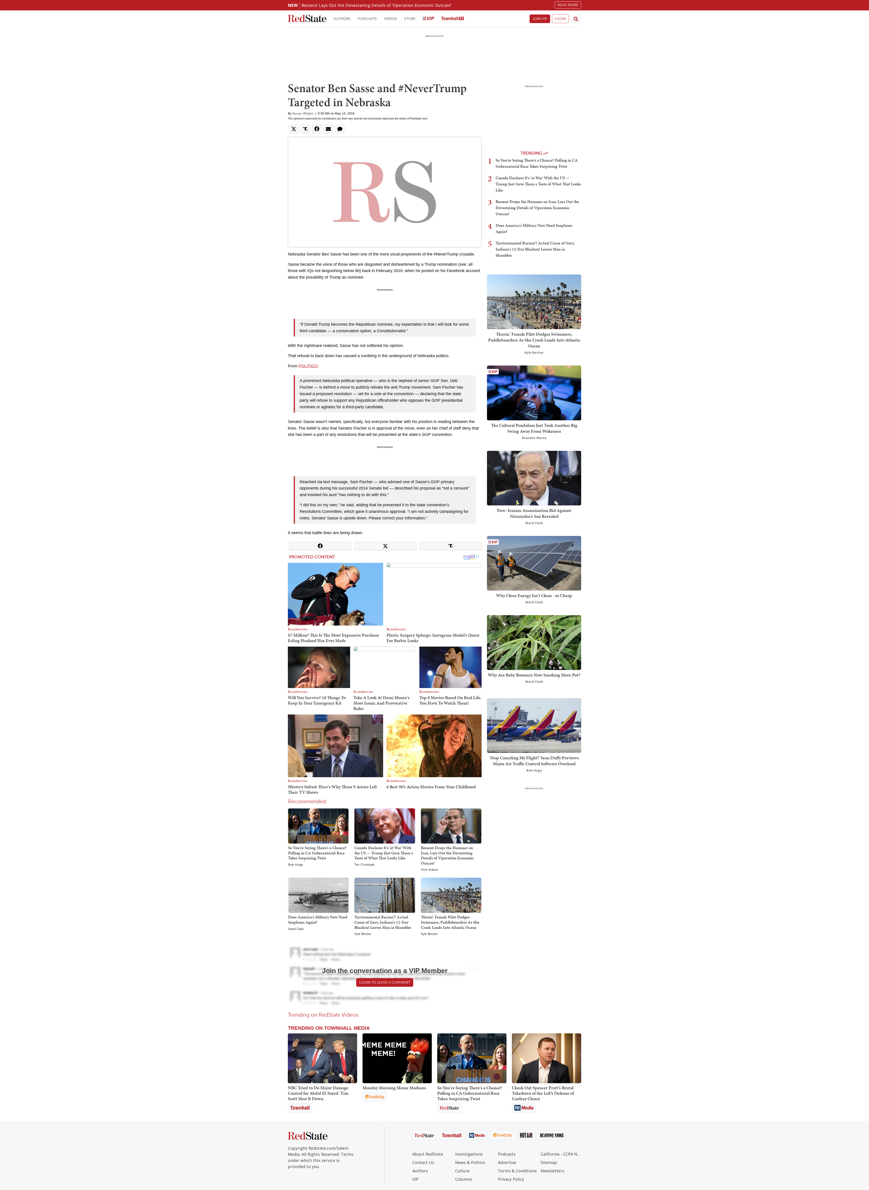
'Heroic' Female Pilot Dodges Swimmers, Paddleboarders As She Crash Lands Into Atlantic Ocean (450, 922)
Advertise (507, 1162)
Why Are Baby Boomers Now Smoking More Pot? (534, 675)
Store (409, 19)
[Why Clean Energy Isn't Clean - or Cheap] (534, 562)
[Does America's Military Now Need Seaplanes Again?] (318, 895)
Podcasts (367, 19)
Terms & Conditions (517, 1170)
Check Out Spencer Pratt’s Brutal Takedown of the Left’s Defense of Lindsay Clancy (543, 1093)
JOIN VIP (539, 19)
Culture (462, 1170)
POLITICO (308, 366)
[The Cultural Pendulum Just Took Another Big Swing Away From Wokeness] (534, 392)
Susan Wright (302, 113)
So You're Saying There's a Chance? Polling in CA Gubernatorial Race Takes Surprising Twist (317, 853)
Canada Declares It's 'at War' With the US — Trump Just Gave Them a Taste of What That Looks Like (383, 853)
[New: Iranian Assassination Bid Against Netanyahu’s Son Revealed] (534, 477)
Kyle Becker (362, 934)
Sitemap (549, 1162)
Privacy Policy (511, 1179)
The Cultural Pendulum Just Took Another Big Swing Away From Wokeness (534, 428)
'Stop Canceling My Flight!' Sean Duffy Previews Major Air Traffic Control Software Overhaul (534, 761)
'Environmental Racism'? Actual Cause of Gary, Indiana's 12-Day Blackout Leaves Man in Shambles (382, 922)
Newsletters (552, 1170)
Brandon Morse (534, 438)
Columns (463, 1179)
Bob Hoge (295, 865)
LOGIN (560, 19)
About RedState (427, 1154)
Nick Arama (429, 870)
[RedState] (307, 19)
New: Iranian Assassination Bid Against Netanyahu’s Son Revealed (534, 513)
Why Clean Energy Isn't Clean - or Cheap (534, 595)
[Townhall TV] (453, 19)
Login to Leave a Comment (384, 982)
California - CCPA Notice (561, 1154)
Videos (390, 19)
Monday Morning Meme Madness (394, 1088)
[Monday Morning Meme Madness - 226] (397, 1058)
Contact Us (423, 1162)
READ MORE (568, 5)
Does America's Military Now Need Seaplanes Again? (317, 919)
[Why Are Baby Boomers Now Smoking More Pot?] (534, 642)
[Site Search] (576, 18)
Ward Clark (296, 929)
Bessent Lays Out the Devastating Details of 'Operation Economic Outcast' (376, 5)
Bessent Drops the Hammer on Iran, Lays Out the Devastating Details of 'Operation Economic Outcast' (447, 855)
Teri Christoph (364, 865)
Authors (342, 19)
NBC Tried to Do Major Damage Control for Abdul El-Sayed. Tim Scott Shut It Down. (318, 1093)
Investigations (469, 1154)
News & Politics (470, 1162)
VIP (415, 1179)
